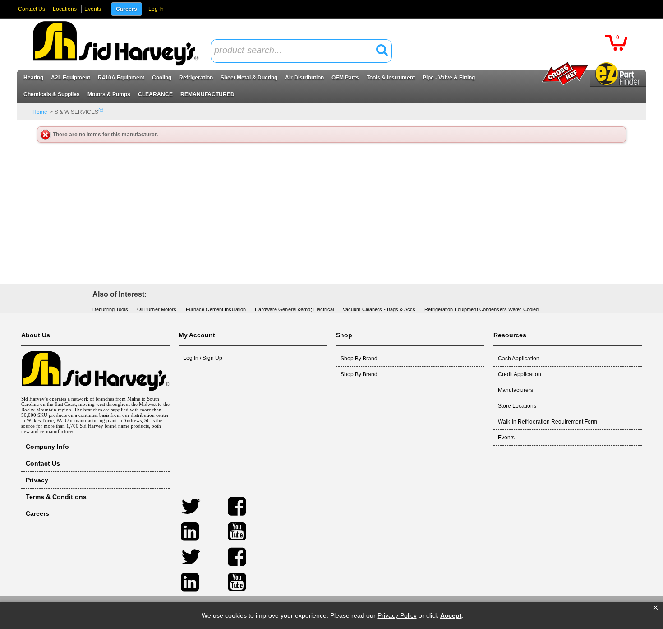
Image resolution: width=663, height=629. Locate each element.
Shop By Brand (359, 358)
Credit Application (519, 374)
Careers (126, 9)
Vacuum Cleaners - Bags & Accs (379, 309)
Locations (65, 9)
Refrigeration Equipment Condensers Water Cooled (481, 309)
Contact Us (31, 9)
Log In (156, 9)
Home (39, 112)
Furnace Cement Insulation (216, 309)
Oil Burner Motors (157, 309)
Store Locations (517, 406)
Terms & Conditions (56, 496)
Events (92, 9)
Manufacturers (515, 390)
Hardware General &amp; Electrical (294, 309)
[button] (655, 608)
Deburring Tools (110, 309)
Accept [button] (451, 615)
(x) (100, 109)
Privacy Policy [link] (397, 615)
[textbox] (296, 50)
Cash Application (518, 358)
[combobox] (301, 51)
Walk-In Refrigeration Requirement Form (547, 422)
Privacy (37, 480)
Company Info (47, 446)
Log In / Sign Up (202, 358)
